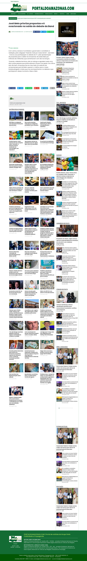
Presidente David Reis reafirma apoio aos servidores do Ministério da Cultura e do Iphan (69, 323)
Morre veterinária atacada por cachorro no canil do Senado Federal (47, 189)
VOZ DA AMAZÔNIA (21, 13)
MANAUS (55, 13)
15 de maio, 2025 (65, 341)
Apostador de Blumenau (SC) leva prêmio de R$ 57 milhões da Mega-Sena (16, 166)
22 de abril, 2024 (65, 402)
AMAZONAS (13, 13)
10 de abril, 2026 (65, 263)
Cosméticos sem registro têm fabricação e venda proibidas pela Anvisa (31, 311)
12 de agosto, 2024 (65, 394)
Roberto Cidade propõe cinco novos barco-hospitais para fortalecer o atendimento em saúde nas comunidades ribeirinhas (15, 401)
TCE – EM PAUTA (30, 13)
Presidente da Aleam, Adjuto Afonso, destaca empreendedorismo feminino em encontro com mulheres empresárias (67, 241)
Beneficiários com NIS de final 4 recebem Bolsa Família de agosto (31, 375)
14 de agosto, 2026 (65, 143)
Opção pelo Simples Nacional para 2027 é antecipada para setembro (45, 124)
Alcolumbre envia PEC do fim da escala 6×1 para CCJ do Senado (15, 292)
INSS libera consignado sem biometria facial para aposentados (16, 124)
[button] (36, 32)
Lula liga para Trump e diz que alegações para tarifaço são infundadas (47, 333)
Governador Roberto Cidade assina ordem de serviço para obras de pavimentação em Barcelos (66, 367)
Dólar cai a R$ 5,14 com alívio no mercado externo (47, 291)
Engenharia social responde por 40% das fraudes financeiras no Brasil (31, 209)
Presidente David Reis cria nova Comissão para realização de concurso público (69, 330)
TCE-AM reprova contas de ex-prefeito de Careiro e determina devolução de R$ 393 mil (69, 140)
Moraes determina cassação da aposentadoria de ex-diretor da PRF (15, 254)
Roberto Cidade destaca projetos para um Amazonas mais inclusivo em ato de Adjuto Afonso (15, 273)
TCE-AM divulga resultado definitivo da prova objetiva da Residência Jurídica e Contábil (16, 334)
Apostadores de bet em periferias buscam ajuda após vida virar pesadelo (31, 143)
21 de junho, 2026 (65, 379)
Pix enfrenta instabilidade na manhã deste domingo (47, 142)
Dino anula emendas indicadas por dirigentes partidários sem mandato (31, 124)
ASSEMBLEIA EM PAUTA (39, 13)
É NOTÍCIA (62, 13)
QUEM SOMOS (73, 13)
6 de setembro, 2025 (66, 319)
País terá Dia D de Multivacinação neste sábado (15, 375)
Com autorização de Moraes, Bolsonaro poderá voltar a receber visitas (31, 333)
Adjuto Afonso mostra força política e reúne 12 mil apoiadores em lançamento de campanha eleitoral (31, 231)
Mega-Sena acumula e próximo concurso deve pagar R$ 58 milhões (46, 352)
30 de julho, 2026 (65, 253)
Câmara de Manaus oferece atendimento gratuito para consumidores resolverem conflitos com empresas (66, 307)
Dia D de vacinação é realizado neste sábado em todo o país (31, 253)
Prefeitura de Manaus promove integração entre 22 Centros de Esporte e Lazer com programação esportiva (16, 209)
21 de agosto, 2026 (65, 97)
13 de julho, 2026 (59, 311)
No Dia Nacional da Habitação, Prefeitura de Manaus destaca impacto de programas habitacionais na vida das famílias (31, 354)
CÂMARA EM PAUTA (49, 13)
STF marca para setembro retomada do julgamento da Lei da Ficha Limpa (32, 272)
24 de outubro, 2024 (66, 386)
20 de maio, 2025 (65, 333)
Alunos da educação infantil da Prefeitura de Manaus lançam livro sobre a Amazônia (31, 293)
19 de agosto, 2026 (60, 245)
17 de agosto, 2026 (65, 135)
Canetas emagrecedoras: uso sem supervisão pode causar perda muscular (16, 230)
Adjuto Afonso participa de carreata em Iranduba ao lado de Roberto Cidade (16, 189)
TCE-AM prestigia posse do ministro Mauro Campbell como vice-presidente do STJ (69, 127)
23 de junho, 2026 (60, 371)
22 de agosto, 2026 (60, 65)
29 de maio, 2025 (65, 326)
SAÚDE (67, 13)
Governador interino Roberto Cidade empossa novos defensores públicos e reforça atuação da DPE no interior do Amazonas (69, 258)
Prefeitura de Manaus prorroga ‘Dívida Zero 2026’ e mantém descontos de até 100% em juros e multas (47, 273)
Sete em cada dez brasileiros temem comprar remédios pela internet (31, 190)
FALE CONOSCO (15, 1)
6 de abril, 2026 (65, 283)
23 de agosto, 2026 (60, 179)
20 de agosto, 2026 (65, 129)
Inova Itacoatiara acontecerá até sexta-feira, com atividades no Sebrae (70, 383)
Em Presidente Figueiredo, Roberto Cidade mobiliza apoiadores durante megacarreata (47, 166)
